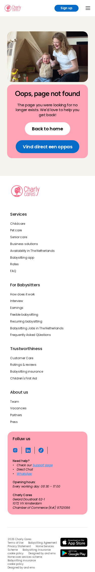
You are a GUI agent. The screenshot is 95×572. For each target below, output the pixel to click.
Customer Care (21, 358)
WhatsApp (24, 474)
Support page (43, 465)
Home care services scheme (25, 557)
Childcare (17, 224)
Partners (16, 415)
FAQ (13, 271)
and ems (50, 553)
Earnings (16, 308)
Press (14, 422)
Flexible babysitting (24, 315)
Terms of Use (15, 543)
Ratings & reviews (23, 365)
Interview (16, 301)
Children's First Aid (23, 378)
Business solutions (24, 244)
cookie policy (15, 553)
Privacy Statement (19, 546)
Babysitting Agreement (42, 543)
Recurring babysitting (26, 321)
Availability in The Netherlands (32, 251)
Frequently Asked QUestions (30, 335)
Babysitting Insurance (37, 550)
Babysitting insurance (26, 372)
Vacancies (18, 408)
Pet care (16, 231)
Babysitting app (22, 258)
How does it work (22, 294)
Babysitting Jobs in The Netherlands (37, 328)
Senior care (18, 237)
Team (14, 402)
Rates (14, 264)
